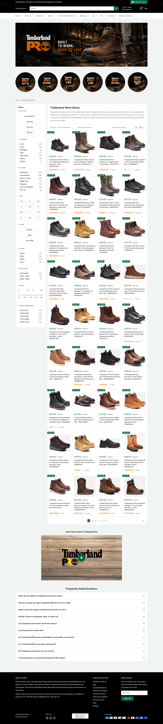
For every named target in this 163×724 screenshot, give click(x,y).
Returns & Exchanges (100, 691)
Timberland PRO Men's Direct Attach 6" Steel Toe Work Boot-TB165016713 (84, 462)
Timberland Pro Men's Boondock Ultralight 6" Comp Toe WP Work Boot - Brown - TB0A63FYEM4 (59, 335)
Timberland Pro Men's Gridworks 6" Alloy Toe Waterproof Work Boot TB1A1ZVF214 (59, 505)
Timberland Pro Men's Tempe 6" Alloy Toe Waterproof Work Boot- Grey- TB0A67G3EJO (109, 291)
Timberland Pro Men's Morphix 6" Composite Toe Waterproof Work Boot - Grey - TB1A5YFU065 (59, 163)
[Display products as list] (144, 127)
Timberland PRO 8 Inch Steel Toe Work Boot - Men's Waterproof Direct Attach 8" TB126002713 (84, 248)
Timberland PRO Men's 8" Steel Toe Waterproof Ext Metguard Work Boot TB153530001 (84, 205)
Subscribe (127, 698)
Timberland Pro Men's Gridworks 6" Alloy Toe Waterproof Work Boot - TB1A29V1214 (59, 377)
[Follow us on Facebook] (47, 718)
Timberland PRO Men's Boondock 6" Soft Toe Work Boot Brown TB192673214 (133, 377)
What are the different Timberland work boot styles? (40, 596)
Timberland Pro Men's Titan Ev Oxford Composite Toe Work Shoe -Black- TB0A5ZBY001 (109, 462)
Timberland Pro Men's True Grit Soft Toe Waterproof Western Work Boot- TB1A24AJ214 (84, 162)
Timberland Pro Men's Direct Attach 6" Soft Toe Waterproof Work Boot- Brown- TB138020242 (109, 506)
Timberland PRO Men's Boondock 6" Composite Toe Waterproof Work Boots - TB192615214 (83, 292)
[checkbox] (29, 116)
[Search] (116, 8)
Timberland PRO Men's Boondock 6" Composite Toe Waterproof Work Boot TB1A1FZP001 (58, 249)
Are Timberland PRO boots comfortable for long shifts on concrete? (46, 637)
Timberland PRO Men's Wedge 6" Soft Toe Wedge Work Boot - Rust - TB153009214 (109, 420)
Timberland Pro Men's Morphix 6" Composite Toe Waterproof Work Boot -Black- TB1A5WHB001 (59, 463)
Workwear (83, 16)
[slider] (19, 295)
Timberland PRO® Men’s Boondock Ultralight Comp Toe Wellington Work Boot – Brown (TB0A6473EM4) (84, 506)
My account (126, 9)
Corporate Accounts (125, 16)
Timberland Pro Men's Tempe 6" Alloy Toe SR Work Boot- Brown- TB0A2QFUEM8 (134, 291)
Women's (28, 16)
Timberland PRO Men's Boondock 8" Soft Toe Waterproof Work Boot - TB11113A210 (107, 249)
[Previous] (51, 520)
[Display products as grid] (140, 127)
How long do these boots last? (31, 630)
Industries (39, 16)
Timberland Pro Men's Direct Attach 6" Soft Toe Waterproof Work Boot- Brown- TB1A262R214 (134, 421)
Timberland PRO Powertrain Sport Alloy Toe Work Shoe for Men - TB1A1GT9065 (84, 420)
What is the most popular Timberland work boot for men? (42, 610)
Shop (94, 703)
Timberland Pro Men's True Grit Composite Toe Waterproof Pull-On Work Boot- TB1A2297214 (109, 205)
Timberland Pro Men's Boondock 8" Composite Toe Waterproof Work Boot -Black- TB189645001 (59, 420)
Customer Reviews (99, 694)
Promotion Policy (98, 700)
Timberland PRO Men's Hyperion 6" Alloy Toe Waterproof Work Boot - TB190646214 (134, 162)
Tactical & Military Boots (66, 16)
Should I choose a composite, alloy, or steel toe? (38, 616)
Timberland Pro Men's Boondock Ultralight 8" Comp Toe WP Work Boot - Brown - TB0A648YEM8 (134, 506)
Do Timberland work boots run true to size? (36, 651)
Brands (50, 16)
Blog (94, 685)
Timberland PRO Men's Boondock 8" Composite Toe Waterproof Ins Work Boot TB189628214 (58, 206)
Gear (93, 16)
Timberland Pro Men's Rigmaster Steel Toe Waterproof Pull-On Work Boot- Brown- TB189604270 (134, 463)
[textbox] (24, 290)
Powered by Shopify (21, 717)
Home (17, 100)
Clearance (111, 16)
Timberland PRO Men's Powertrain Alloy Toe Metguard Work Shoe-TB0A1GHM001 (134, 205)
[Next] (143, 520)
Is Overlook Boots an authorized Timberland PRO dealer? (41, 658)
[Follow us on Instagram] (50, 718)
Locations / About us (100, 681)
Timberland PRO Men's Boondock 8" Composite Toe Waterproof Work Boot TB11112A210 (108, 335)
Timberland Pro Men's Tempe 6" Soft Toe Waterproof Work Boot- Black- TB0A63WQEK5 (110, 377)
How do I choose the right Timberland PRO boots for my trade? (44, 603)
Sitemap (96, 706)
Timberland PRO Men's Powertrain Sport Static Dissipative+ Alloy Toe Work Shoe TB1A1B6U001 (58, 292)
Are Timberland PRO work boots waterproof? (37, 644)
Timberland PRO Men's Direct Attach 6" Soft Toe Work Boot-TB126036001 (134, 334)
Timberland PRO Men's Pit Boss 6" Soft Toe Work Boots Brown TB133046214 (134, 248)
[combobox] (72, 8)
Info (101, 16)
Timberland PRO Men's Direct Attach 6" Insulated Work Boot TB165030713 (84, 334)
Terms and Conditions (100, 697)
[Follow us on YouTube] (54, 718)
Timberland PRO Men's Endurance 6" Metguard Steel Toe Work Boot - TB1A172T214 (109, 162)
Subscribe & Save (140, 2)
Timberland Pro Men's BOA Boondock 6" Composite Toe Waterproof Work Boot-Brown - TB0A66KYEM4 (84, 378)
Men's (17, 16)
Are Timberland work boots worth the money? (37, 623)
